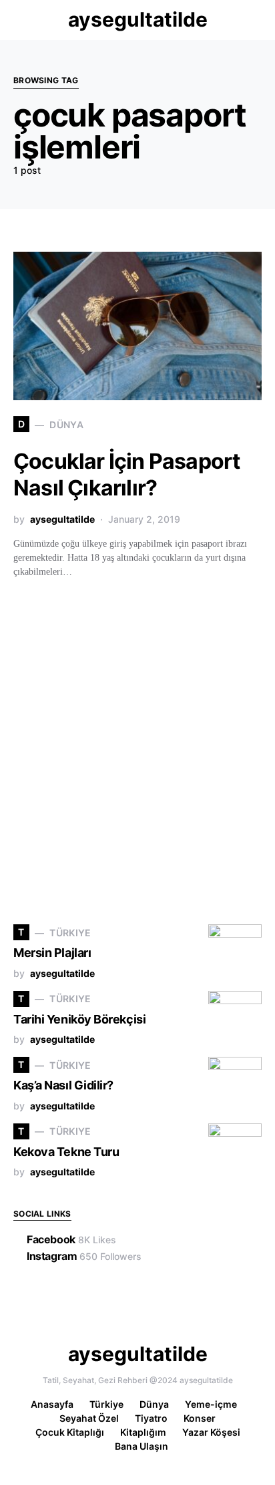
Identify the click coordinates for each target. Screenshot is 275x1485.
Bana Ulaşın (141, 1446)
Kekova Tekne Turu (66, 1152)
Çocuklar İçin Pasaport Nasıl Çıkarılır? (126, 474)
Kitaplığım (143, 1432)
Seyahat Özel (89, 1418)
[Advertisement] (137, 756)
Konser (200, 1418)
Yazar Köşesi (211, 1432)
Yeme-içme (211, 1404)
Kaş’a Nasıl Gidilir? (63, 1085)
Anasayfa (52, 1404)
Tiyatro (151, 1418)
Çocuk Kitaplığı (69, 1432)
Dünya (154, 1404)
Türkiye (106, 1404)
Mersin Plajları (52, 953)
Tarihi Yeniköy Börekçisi (79, 1019)
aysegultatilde (138, 19)
